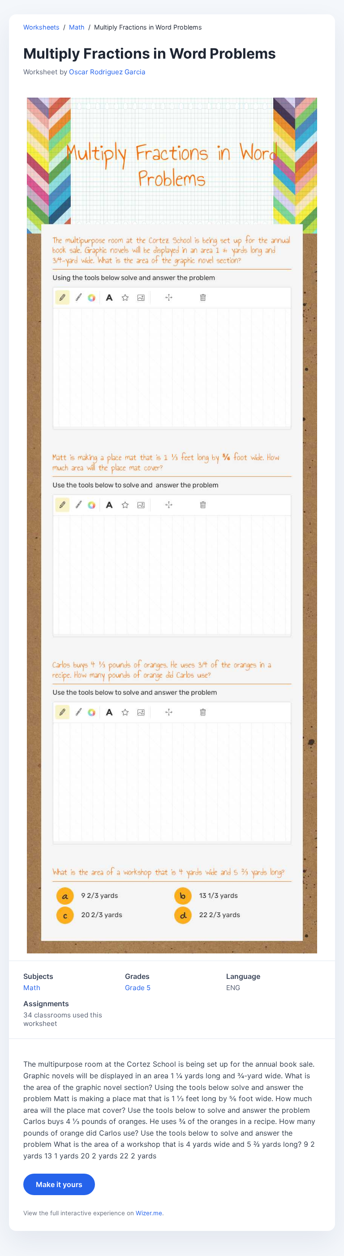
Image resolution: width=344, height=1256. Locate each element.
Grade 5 (137, 987)
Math (77, 27)
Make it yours (59, 1184)
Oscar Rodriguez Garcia (107, 72)
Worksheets (41, 27)
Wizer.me (149, 1213)
